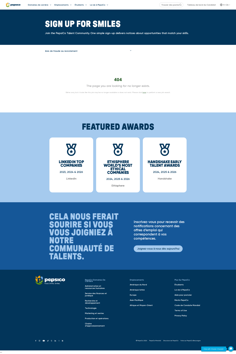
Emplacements (61, 5)
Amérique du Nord (138, 284)
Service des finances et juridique (96, 294)
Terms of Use (181, 310)
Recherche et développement (92, 302)
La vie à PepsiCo (97, 5)
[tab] (88, 51)
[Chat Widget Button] (231, 349)
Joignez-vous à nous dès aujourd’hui (158, 248)
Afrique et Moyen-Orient (141, 305)
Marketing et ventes (94, 313)
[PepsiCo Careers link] (13, 5)
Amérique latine (137, 290)
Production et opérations (97, 318)
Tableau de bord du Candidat (201, 5)
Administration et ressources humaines (95, 287)
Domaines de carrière (38, 5)
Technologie (90, 308)
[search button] (180, 5)
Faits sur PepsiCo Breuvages (191, 340)
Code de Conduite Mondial (187, 305)
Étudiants (79, 5)
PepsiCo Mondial (155, 340)
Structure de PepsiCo (170, 340)
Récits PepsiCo (181, 300)
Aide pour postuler (183, 295)
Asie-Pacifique (136, 300)
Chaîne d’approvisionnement (95, 324)
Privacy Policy (181, 315)
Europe (133, 295)
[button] (88, 51)
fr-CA (225, 5)
